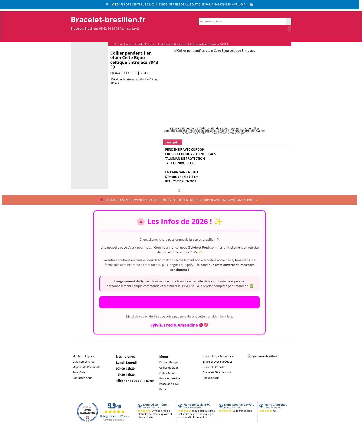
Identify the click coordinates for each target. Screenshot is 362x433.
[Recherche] (288, 21)
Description (172, 142)
